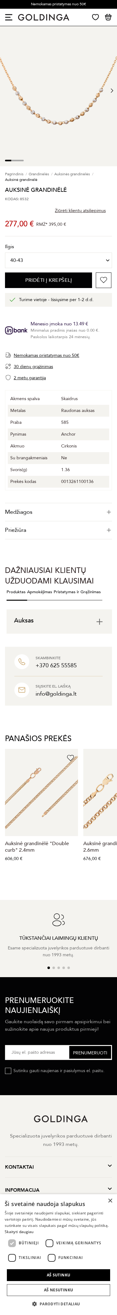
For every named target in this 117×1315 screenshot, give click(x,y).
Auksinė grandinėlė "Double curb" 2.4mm (37, 847)
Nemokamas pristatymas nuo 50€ (58, 4)
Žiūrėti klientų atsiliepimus (80, 211)
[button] (58, 1304)
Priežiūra (15, 530)
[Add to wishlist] (103, 280)
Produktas (16, 592)
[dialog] (58, 1254)
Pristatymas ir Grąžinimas (77, 592)
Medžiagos (18, 512)
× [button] (110, 1201)
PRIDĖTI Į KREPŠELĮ (48, 280)
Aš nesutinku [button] (58, 1290)
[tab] (58, 512)
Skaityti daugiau (19, 1231)
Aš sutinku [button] (59, 1275)
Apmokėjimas (39, 592)
